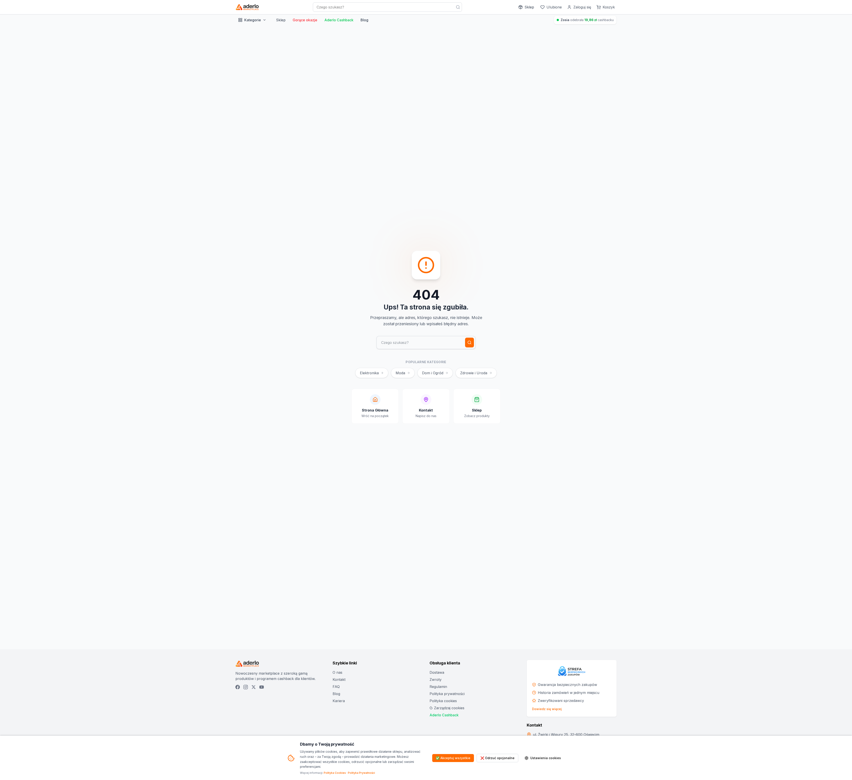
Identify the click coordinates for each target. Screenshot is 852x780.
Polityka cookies (443, 701)
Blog (364, 20)
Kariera (339, 701)
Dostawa (437, 672)
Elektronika (369, 373)
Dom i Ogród (432, 373)
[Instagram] (245, 687)
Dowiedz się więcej (547, 709)
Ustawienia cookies (545, 758)
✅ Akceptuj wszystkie (453, 758)
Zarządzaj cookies (449, 708)
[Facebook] (237, 687)
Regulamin (438, 686)
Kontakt (339, 679)
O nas (337, 672)
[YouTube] (261, 687)
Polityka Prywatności (361, 772)
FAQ (336, 686)
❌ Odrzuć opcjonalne (497, 758)
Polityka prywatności (447, 693)
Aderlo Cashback (338, 20)
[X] (253, 687)
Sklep (281, 20)
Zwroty (436, 679)
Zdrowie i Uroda (473, 373)
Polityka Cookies (335, 772)
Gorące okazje (305, 20)
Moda (400, 373)
